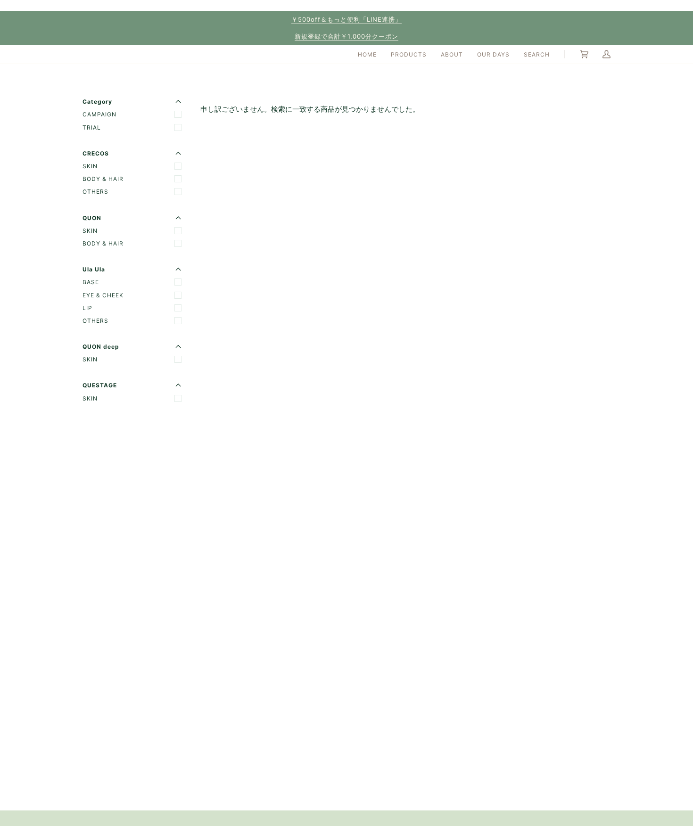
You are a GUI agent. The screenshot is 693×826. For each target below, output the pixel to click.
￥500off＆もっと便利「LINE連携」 (346, 19)
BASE (90, 282)
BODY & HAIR (103, 178)
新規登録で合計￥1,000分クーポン (346, 36)
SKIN (90, 166)
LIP (87, 307)
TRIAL (91, 127)
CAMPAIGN (99, 114)
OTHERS (95, 191)
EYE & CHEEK (103, 295)
